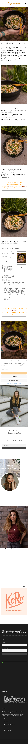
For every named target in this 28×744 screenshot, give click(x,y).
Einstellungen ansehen (14, 380)
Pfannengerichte (11, 701)
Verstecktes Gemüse (20, 703)
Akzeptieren (14, 373)
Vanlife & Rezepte (10, 703)
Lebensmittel (6, 700)
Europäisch (15, 697)
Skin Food (18, 702)
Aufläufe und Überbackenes (8, 695)
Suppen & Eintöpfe (23, 702)
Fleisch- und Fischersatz (8, 698)
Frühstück (14, 698)
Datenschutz (15, 383)
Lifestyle (10, 700)
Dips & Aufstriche (15, 696)
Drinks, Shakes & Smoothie (8, 697)
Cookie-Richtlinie (10, 383)
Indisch (16, 699)
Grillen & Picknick (23, 698)
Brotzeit (18, 695)
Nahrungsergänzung (21, 700)
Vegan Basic (15, 703)
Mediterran (13, 700)
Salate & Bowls (14, 702)
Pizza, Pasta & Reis (17, 701)
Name (3, 642)
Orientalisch (6, 701)
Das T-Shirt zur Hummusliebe (14, 549)
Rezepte (22, 701)
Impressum (19, 383)
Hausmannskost (12, 699)
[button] (26, 360)
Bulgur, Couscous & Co (8, 696)
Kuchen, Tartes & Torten (21, 699)
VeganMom (14, 310)
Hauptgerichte (6, 699)
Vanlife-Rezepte (12, 57)
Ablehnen (14, 376)
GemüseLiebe (18, 698)
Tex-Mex (5, 703)
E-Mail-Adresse (5, 648)
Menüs (16, 700)
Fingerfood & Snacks (21, 697)
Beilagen (15, 695)
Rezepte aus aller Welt (7, 702)
